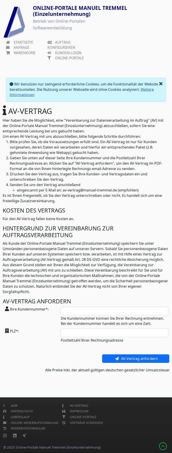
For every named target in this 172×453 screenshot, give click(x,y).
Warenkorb (24, 52)
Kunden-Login (68, 52)
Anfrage (21, 47)
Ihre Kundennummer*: (29, 309)
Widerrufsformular (27, 428)
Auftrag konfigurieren (61, 45)
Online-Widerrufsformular (34, 423)
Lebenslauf (20, 417)
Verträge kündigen (86, 423)
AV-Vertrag (78, 405)
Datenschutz (21, 411)
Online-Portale (69, 57)
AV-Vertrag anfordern (139, 358)
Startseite (23, 42)
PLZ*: (14, 331)
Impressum (78, 411)
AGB (10, 405)
